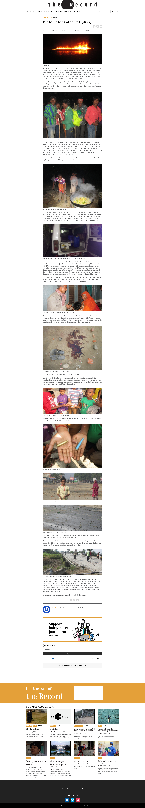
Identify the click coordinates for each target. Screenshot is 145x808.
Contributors (70, 789)
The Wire (45, 17)
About (63, 789)
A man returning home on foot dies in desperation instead (84, 730)
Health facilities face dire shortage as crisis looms (107, 762)
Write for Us (72, 12)
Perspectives (47, 12)
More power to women (81, 761)
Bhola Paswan (55, 608)
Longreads (40, 12)
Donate (78, 12)
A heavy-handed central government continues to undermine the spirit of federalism (58, 763)
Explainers (29, 12)
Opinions (35, 726)
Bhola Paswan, (47, 27)
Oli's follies (54, 729)
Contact (81, 789)
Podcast (53, 12)
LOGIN (116, 12)
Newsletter (66, 12)
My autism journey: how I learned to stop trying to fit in (108, 730)
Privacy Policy (84, 805)
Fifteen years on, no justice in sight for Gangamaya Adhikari (36, 763)
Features (35, 12)
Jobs (76, 789)
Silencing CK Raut (32, 729)
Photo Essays (59, 12)
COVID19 (75, 726)
